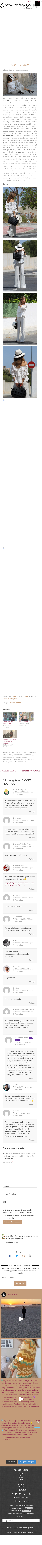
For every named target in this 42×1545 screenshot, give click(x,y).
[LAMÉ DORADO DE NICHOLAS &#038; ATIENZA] (10, 734)
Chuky (17, 967)
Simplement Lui (21, 865)
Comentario (8, 1162)
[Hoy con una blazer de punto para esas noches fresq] (21, 1358)
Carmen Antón (23, 70)
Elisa (16, 1085)
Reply (33, 812)
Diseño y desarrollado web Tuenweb (20, 1532)
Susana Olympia (21, 790)
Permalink (19, 794)
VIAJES (21, 1480)
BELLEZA (21, 1475)
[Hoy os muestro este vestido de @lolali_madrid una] (21, 1399)
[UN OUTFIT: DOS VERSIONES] (10, 716)
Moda (27, 759)
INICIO (21, 1473)
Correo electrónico (10, 1194)
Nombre (7, 1186)
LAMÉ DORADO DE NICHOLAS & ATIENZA (9, 741)
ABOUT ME (21, 1484)
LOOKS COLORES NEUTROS (12, 757)
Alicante (17, 752)
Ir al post (10, 54)
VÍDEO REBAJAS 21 (16, 1510)
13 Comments (21, 762)
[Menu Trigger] (37, 3)
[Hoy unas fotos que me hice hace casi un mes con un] (21, 1439)
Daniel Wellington (10, 699)
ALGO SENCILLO (25, 721)
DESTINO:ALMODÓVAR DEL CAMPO (17, 1513)
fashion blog (29, 755)
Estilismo (16, 755)
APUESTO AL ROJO (8, 771)
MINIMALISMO (19, 759)
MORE (21, 1482)
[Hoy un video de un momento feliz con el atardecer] (21, 1318)
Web (4, 1202)
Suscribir (20, 1283)
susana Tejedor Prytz (23, 844)
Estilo (22, 755)
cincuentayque (26, 752)
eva (16, 940)
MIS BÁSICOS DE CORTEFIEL (16, 1505)
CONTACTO (21, 1486)
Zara (14, 696)
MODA (7, 752)
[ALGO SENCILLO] (26, 716)
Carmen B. (19, 917)
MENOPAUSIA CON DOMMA (16, 1508)
